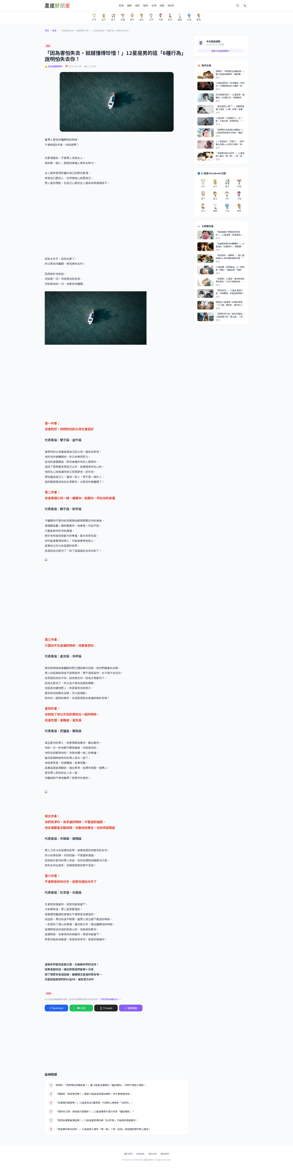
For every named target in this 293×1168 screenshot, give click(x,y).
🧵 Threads (106, 1008)
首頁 (47, 30)
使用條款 (140, 1153)
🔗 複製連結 (130, 1008)
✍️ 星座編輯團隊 (53, 66)
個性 (137, 5)
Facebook (56, 1008)
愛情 (121, 5)
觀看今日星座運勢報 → (221, 50)
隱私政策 (153, 1153)
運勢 (129, 5)
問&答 (171, 5)
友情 (153, 5)
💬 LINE (81, 1008)
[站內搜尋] (238, 5)
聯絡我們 (165, 1153)
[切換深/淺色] (245, 5)
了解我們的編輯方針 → (110, 999)
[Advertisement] (117, 218)
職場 (145, 5)
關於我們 (128, 1153)
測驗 (162, 5)
